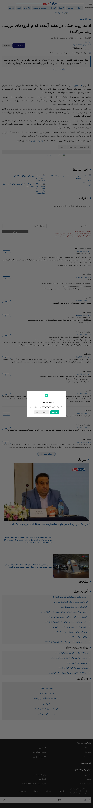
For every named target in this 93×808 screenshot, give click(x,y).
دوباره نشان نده (41, 412)
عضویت (54, 412)
